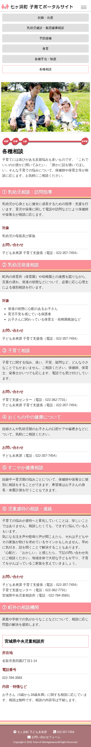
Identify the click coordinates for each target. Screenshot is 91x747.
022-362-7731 (55, 400)
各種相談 (45, 69)
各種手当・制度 (45, 59)
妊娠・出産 (45, 17)
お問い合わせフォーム (46, 737)
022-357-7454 (66, 253)
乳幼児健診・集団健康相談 (45, 28)
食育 (45, 48)
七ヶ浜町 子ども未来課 (32, 732)
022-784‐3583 (12, 678)
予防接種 (45, 38)
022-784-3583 (58, 595)
